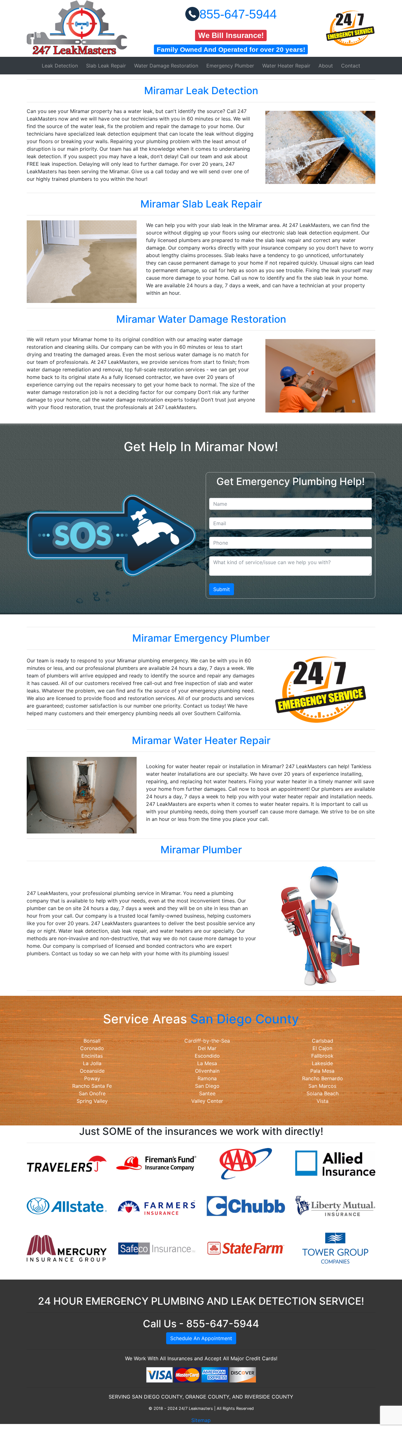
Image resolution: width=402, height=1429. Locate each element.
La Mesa (207, 1063)
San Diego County (244, 1019)
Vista (323, 1101)
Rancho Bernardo (322, 1078)
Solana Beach (323, 1093)
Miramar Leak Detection (201, 90)
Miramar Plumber (201, 850)
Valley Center (207, 1101)
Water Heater (286, 65)
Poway (92, 1078)
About (325, 65)
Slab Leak (106, 65)
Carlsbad (322, 1041)
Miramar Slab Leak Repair (201, 204)
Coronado (92, 1048)
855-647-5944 (238, 14)
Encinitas (92, 1056)
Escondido (207, 1056)
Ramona (207, 1078)
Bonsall (92, 1041)
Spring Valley (92, 1101)
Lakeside (322, 1063)
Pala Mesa (322, 1071)
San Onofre (92, 1093)
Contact (350, 65)
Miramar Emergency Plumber (201, 638)
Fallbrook (322, 1056)
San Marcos (322, 1086)
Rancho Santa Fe (92, 1086)
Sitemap (201, 1420)
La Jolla (92, 1063)
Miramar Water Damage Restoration (201, 319)
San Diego (207, 1086)
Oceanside (92, 1071)
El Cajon (322, 1048)
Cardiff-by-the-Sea (207, 1041)
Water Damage (166, 65)
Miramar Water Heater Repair (201, 740)
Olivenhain (207, 1071)
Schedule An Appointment (201, 1338)
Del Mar (207, 1048)
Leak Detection (60, 65)
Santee (207, 1093)
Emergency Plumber (230, 65)
